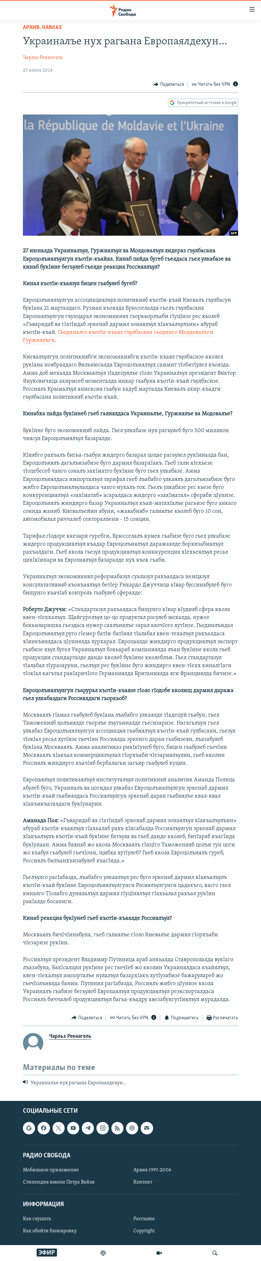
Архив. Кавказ (42, 28)
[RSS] (117, 1128)
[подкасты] (103, 1253)
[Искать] (214, 1253)
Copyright (144, 1231)
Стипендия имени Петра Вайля (59, 1182)
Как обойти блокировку (50, 1231)
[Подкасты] (132, 1128)
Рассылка (144, 1219)
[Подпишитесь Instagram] (102, 1128)
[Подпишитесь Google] (29, 1128)
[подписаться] (147, 1128)
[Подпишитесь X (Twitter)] (59, 1128)
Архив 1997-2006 (152, 1170)
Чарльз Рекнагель (43, 57)
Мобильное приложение (51, 1170)
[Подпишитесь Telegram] (88, 1128)
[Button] (168, 84)
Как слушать (37, 1219)
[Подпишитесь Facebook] (44, 1128)
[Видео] (159, 1253)
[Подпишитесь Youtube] (73, 1128)
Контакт (142, 1182)
